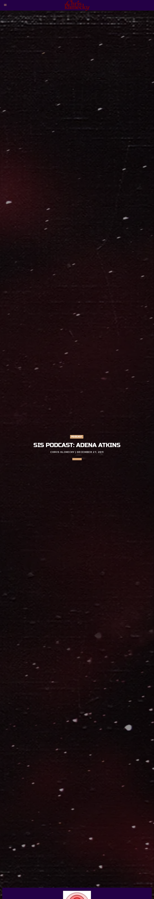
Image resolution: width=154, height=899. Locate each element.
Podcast (76, 436)
